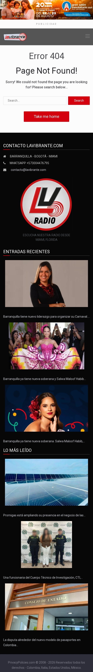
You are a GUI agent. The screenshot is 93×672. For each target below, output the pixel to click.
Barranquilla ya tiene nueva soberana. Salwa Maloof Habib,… (44, 441)
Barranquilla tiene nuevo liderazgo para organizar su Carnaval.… (46, 316)
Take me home (46, 116)
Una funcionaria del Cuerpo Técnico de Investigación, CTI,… (43, 577)
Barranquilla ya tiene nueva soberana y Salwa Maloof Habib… (44, 379)
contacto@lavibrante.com (28, 170)
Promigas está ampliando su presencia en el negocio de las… (44, 515)
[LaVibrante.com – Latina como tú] (15, 36)
